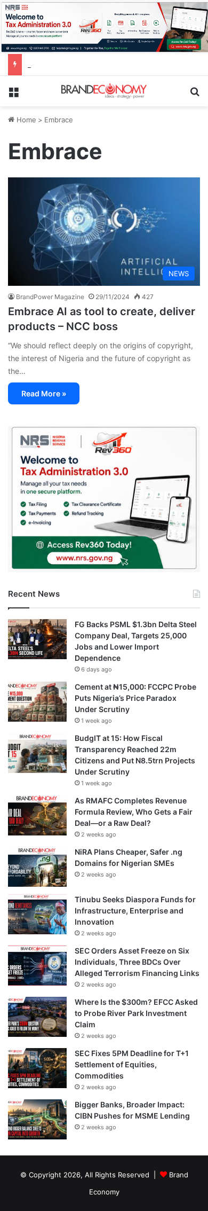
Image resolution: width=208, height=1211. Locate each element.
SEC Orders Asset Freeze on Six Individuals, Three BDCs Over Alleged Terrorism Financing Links (137, 962)
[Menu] (13, 95)
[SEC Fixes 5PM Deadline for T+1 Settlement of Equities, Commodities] (37, 1068)
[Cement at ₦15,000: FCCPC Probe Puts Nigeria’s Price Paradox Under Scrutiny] (37, 702)
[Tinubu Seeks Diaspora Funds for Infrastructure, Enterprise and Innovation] (37, 914)
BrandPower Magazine (50, 297)
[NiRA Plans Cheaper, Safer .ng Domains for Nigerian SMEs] (37, 867)
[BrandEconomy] (104, 91)
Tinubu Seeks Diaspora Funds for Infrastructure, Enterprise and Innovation (135, 910)
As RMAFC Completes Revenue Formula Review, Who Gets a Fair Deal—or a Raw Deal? (134, 811)
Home (25, 119)
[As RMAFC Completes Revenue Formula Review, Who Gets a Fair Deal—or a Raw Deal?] (37, 815)
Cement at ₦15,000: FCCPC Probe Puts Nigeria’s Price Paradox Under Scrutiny (135, 698)
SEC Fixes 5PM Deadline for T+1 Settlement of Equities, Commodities (132, 1064)
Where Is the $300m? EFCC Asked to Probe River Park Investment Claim (136, 1013)
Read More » (43, 393)
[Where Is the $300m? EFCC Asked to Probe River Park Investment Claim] (37, 1017)
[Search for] (194, 95)
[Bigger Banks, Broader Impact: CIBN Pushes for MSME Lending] (37, 1119)
